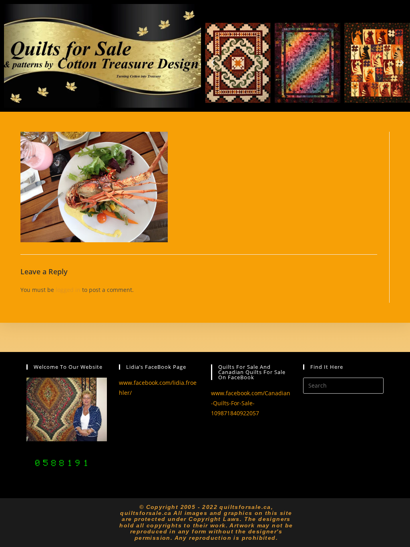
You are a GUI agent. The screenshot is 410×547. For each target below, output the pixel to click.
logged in (68, 290)
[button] (213, 63)
